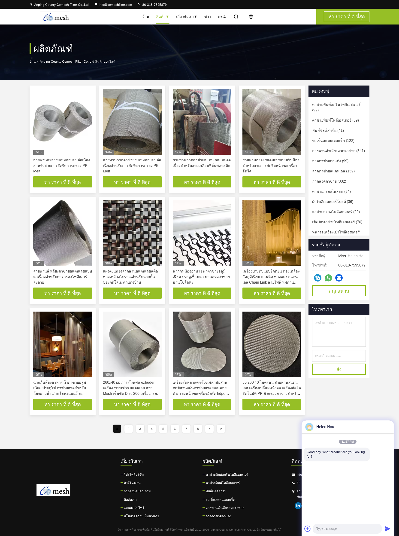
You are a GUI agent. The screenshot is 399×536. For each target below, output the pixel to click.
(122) (333, 141)
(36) (332, 202)
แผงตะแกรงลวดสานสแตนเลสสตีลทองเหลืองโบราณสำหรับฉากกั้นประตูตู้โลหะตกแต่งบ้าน (130, 276)
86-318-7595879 (154, 4)
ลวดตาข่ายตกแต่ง (218, 516)
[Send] (387, 529)
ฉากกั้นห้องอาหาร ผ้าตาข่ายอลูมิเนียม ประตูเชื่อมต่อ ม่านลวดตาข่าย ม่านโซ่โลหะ (201, 276)
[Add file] (307, 529)
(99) (330, 161)
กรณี (222, 16)
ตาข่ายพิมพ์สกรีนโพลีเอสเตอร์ (227, 474)
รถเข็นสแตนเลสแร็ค (220, 499)
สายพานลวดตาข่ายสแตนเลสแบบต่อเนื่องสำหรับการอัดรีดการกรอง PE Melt (132, 165)
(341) (338, 151)
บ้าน (145, 16)
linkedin (298, 505)
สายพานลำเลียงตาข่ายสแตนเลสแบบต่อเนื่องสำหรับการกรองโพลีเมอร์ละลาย (62, 276)
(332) (329, 181)
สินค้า (161, 16)
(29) (336, 212)
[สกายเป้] (318, 278)
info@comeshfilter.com (115, 4)
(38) (336, 235)
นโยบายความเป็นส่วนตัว (141, 516)
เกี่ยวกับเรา (185, 16)
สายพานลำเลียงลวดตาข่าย (225, 508)
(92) (336, 107)
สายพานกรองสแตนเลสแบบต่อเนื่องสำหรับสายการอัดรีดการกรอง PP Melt (61, 165)
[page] (209, 429)
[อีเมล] (339, 278)
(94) (331, 191)
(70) (337, 222)
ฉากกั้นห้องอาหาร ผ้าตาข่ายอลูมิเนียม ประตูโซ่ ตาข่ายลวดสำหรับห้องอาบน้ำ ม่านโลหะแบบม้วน (59, 387)
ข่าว (207, 16)
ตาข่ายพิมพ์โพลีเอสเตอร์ (223, 483)
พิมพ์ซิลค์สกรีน (216, 491)
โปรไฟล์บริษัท (134, 474)
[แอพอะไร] (328, 278)
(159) (333, 171)
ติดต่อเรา (130, 499)
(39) (335, 120)
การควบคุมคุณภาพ (137, 491)
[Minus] (387, 427)
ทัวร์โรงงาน (132, 483)
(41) (328, 130)
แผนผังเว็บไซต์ (134, 508)
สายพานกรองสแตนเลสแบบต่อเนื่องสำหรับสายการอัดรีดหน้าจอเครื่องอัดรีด (270, 165)
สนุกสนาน (339, 291)
